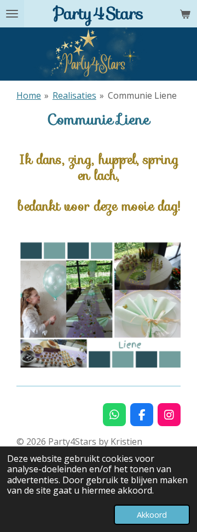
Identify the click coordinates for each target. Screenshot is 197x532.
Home (28, 95)
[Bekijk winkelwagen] (185, 13)
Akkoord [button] (152, 515)
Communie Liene (142, 95)
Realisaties (74, 95)
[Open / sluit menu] (12, 13)
